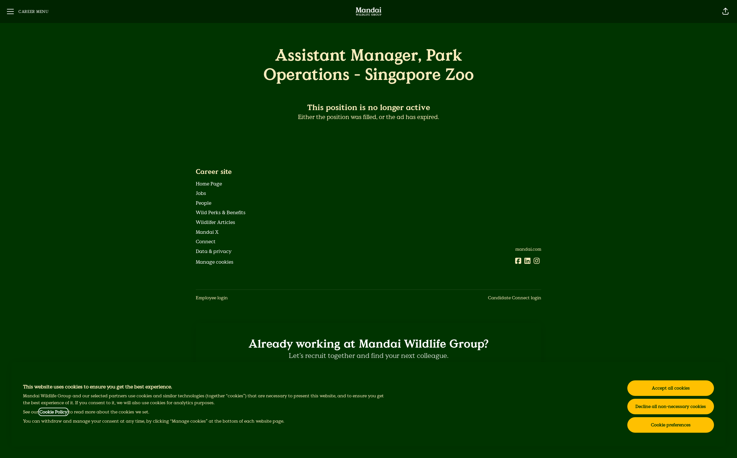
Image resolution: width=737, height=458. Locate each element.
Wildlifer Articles (215, 222)
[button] (725, 11)
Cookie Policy (53, 412)
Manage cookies (214, 261)
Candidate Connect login (514, 298)
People (203, 203)
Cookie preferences (671, 425)
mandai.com (528, 249)
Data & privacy (213, 251)
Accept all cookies (671, 388)
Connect (206, 241)
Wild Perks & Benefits (221, 212)
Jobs (201, 193)
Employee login (212, 298)
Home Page (209, 183)
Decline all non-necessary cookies (670, 406)
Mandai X (207, 232)
